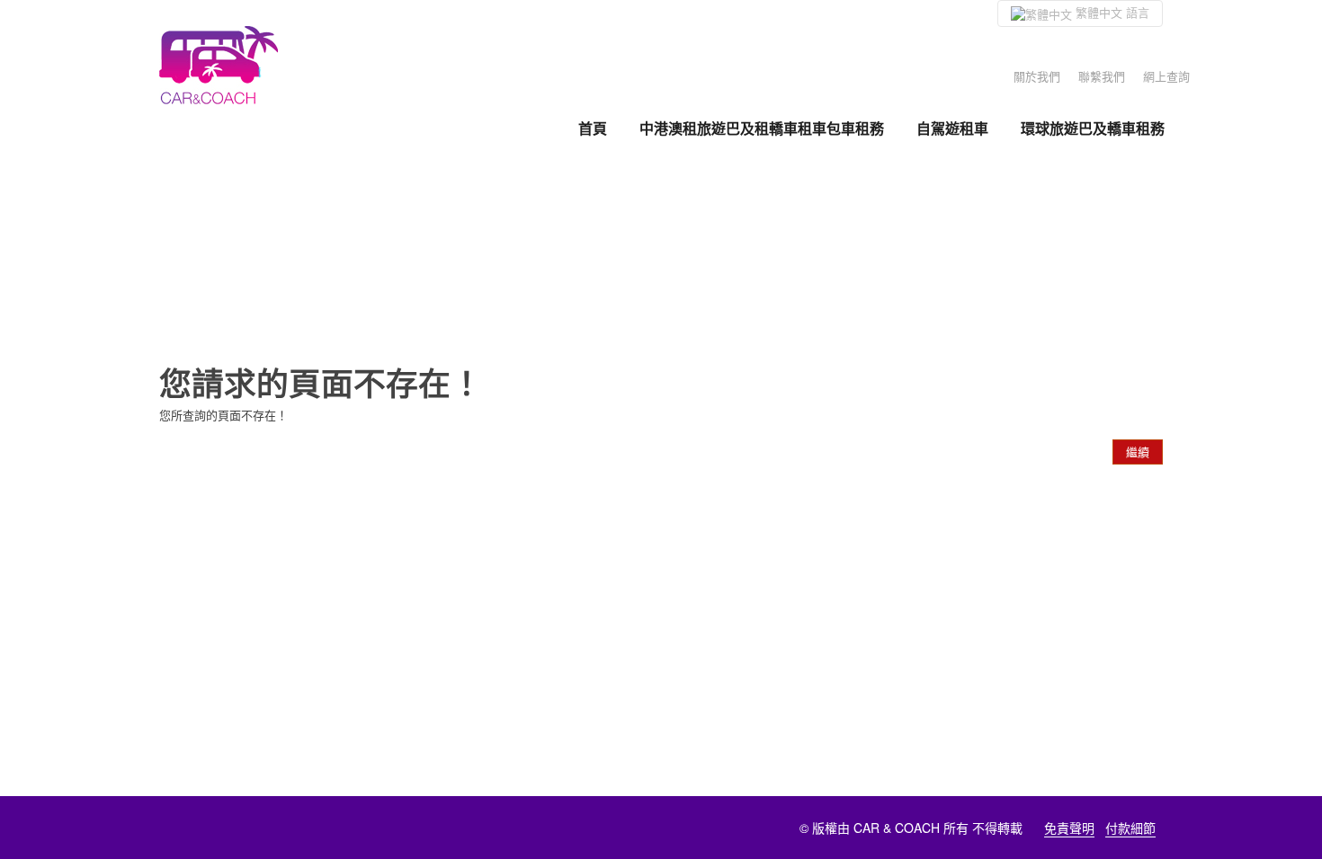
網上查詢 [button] (1166, 75)
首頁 (592, 128)
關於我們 (1037, 75)
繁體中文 (1110, 12)
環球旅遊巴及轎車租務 (1093, 128)
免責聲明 (1069, 828)
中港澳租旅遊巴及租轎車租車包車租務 (761, 128)
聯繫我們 (1101, 75)
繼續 (1137, 451)
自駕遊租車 (952, 128)
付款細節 (1130, 828)
